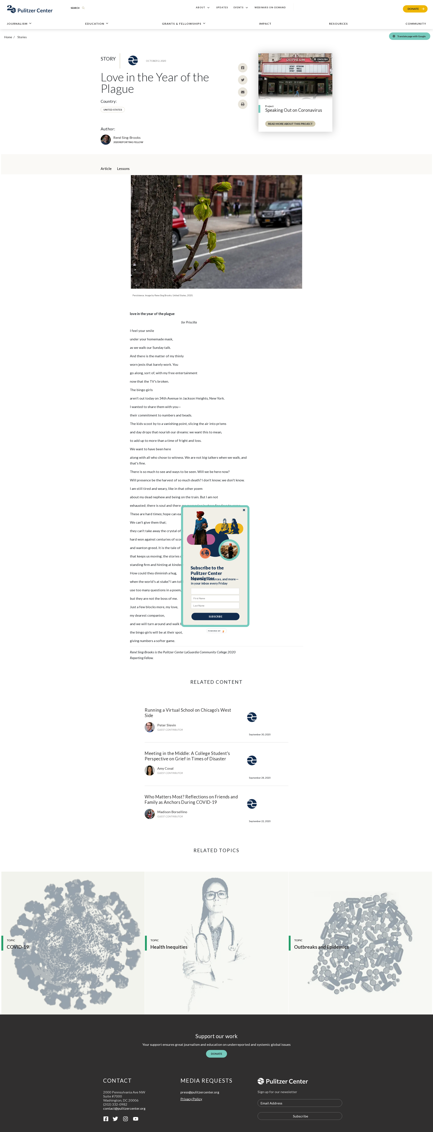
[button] (215, 573)
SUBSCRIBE (215, 616)
